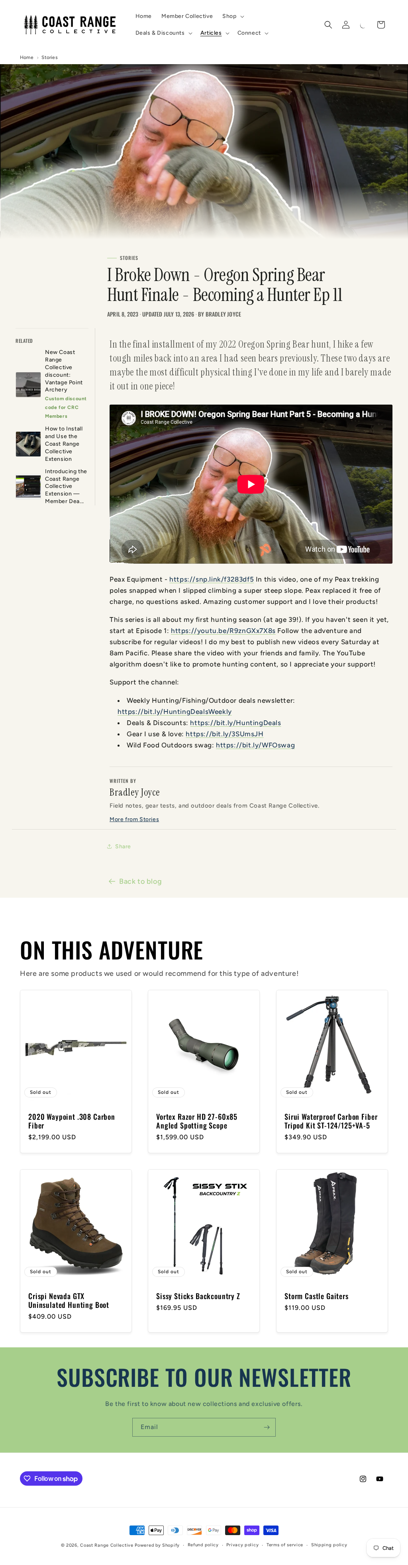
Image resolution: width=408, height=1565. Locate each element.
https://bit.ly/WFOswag (255, 745)
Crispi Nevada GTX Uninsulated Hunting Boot (68, 1300)
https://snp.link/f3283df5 (211, 579)
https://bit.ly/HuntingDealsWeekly (175, 712)
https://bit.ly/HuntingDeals (235, 723)
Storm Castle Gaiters (316, 1296)
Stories (49, 57)
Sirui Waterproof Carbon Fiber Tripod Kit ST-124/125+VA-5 (330, 1121)
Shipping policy (329, 1544)
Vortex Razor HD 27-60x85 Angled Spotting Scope (196, 1121)
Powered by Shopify (157, 1545)
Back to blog (140, 881)
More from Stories (134, 819)
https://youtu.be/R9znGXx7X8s (223, 631)
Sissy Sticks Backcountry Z (198, 1296)
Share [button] (123, 846)
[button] (232, 16)
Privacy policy (242, 1544)
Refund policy (203, 1544)
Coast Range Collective (106, 1545)
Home (26, 57)
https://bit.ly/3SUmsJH (224, 734)
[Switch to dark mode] (363, 24)
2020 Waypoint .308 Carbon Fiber (71, 1121)
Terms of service (285, 1544)
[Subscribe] (266, 1427)
